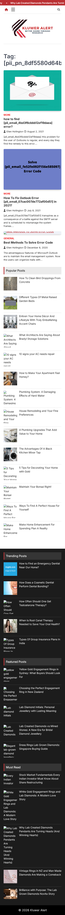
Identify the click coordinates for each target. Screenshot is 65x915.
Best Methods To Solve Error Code (28, 242)
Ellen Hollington (14, 131)
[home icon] (6, 9)
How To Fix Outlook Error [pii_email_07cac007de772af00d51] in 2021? (30, 201)
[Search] (58, 9)
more (7, 115)
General (9, 238)
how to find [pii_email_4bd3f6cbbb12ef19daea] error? (28, 122)
